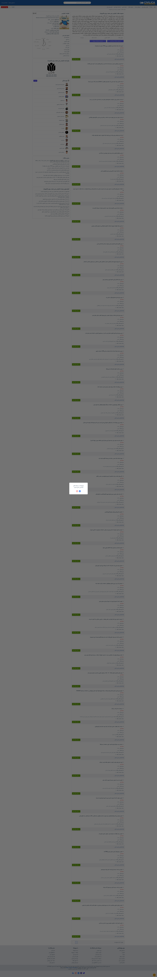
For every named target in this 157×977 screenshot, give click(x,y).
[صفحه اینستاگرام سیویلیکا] (77, 491)
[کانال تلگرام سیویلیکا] (80, 491)
